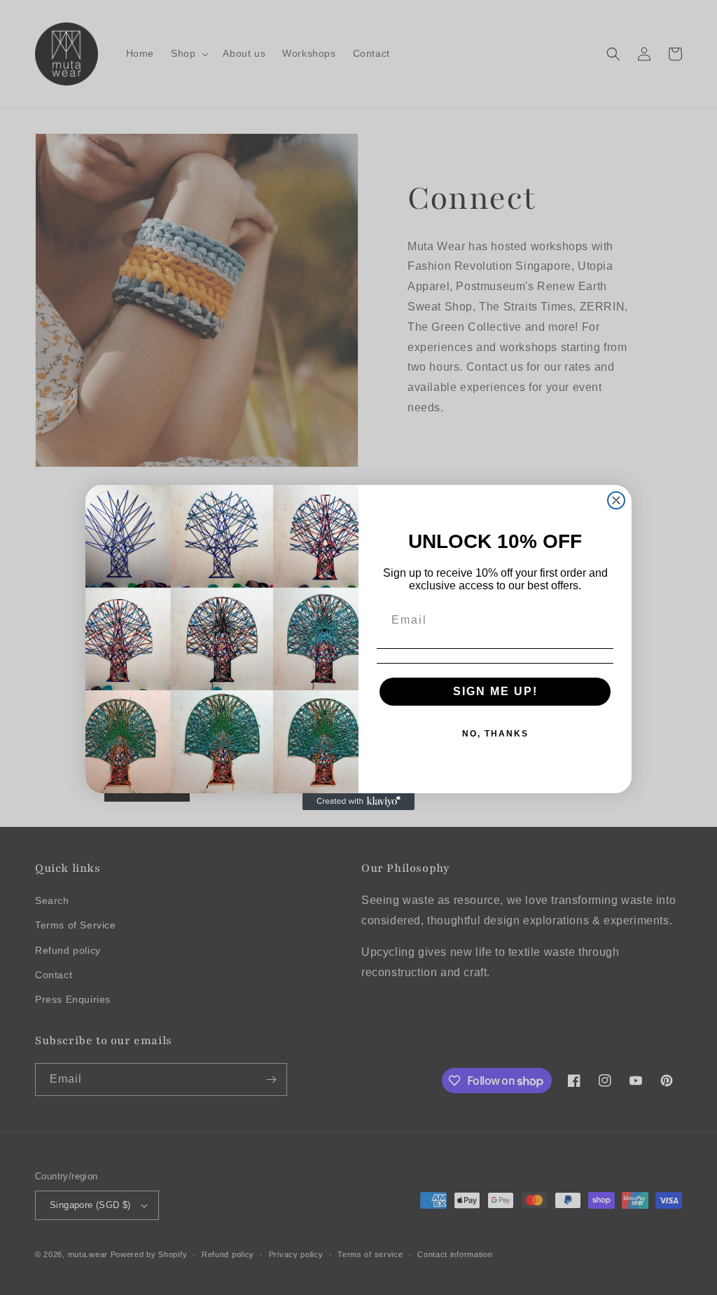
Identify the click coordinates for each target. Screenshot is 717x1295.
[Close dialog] (616, 500)
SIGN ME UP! (495, 691)
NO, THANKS (495, 734)
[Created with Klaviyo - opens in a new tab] (358, 801)
